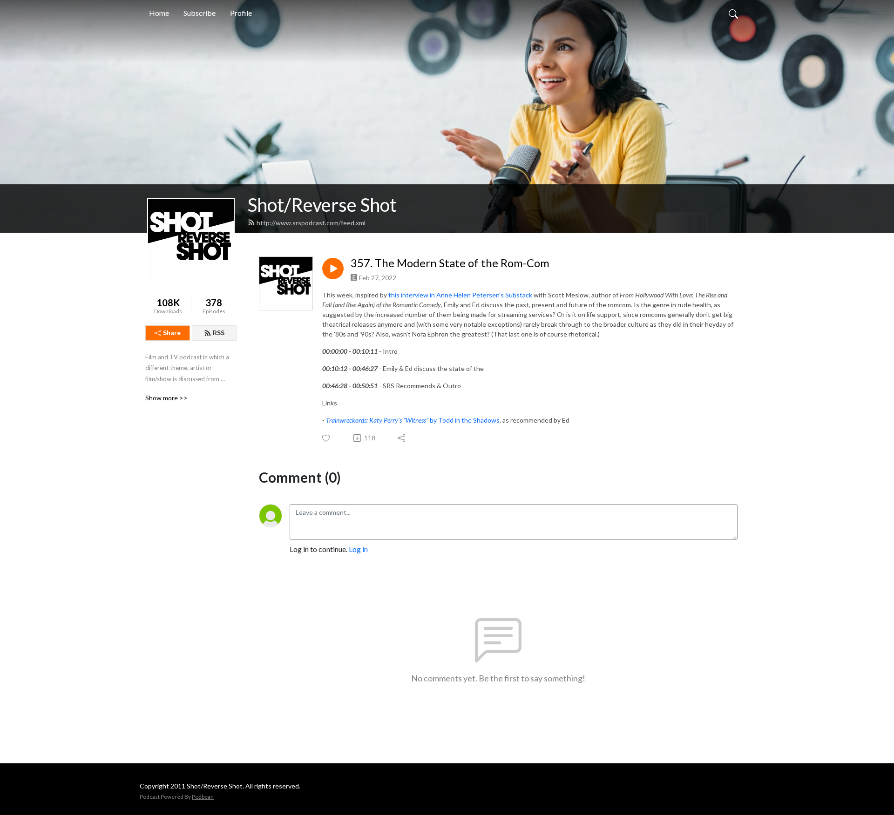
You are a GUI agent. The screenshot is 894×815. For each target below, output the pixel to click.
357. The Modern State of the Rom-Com (450, 262)
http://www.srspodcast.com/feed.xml (311, 223)
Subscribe (199, 12)
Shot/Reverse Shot (322, 205)
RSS (218, 333)
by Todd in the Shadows (465, 420)
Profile (241, 12)
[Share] (402, 438)
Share (172, 333)
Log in (358, 549)
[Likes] (326, 438)
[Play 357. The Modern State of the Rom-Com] (333, 268)
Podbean (203, 796)
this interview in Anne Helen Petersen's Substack (460, 295)
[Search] (733, 13)
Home (159, 12)
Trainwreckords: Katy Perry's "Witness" (378, 420)
